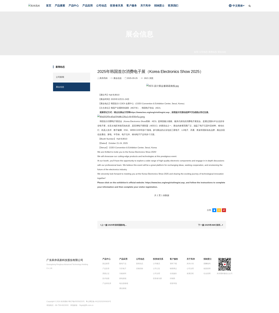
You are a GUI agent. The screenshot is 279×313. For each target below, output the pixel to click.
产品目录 (105, 269)
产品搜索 (60, 5)
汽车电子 (122, 269)
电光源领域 (123, 283)
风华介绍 (190, 264)
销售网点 (173, 269)
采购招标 (139, 269)
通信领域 (122, 288)
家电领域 (122, 278)
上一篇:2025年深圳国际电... (114, 225)
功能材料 (122, 273)
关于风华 (145, 5)
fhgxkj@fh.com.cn (86, 305)
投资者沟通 (157, 278)
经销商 (172, 278)
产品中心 (74, 5)
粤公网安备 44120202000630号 (98, 301)
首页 (48, 5)
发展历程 (190, 273)
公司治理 (156, 273)
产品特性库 (106, 283)
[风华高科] (34, 6)
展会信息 (60, 87)
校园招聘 (207, 269)
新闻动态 (212, 52)
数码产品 (122, 264)
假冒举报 (173, 283)
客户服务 (131, 5)
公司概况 (156, 264)
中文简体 (236, 5)
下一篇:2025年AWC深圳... (210, 225)
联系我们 (173, 5)
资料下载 (173, 264)
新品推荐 (105, 264)
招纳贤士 (159, 5)
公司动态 (101, 5)
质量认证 (105, 273)
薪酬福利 (207, 264)
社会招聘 (207, 273)
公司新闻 (60, 77)
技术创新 (105, 278)
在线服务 (173, 273)
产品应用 (87, 5)
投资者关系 (116, 5)
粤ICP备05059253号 (76, 301)
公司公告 (156, 269)
